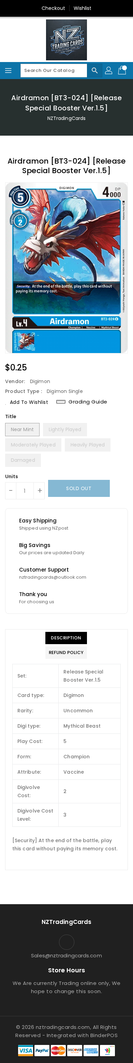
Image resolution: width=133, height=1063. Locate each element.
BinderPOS (104, 1035)
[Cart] (123, 70)
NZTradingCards (66, 118)
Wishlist (83, 8)
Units (11, 476)
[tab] (66, 638)
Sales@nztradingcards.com (66, 955)
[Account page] (109, 70)
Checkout (53, 8)
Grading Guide (88, 401)
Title (11, 416)
